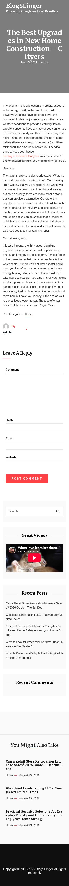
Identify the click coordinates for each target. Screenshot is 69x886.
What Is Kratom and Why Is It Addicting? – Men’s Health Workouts (34, 655)
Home (28, 314)
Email (9, 438)
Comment (12, 369)
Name (9, 419)
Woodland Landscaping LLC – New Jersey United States (34, 617)
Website (11, 457)
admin (44, 62)
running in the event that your (21, 156)
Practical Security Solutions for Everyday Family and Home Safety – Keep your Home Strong (34, 630)
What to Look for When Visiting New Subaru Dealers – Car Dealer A (34, 644)
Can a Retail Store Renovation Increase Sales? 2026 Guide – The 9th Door (34, 605)
